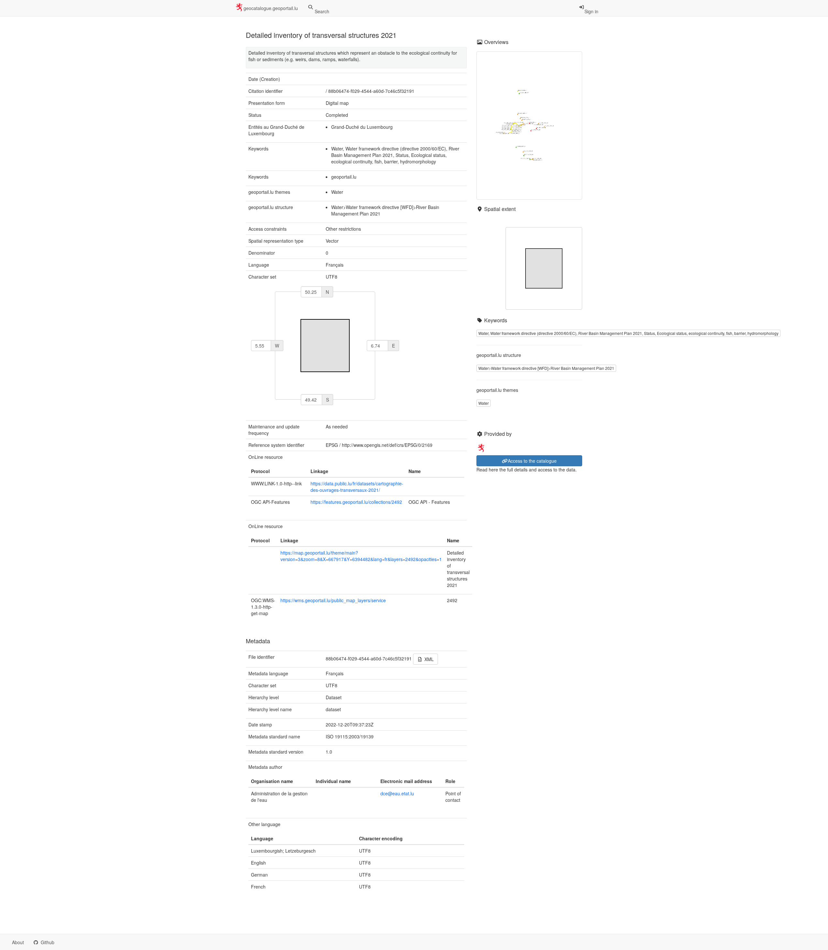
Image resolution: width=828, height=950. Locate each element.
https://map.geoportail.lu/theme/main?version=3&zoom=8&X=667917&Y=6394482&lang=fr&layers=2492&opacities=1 (361, 555)
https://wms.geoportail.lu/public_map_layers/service (333, 600)
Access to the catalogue (532, 461)
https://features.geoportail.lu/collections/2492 (356, 502)
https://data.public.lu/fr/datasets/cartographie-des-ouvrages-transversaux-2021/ (356, 486)
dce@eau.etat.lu (397, 793)
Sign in (591, 11)
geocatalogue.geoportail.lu (271, 8)
